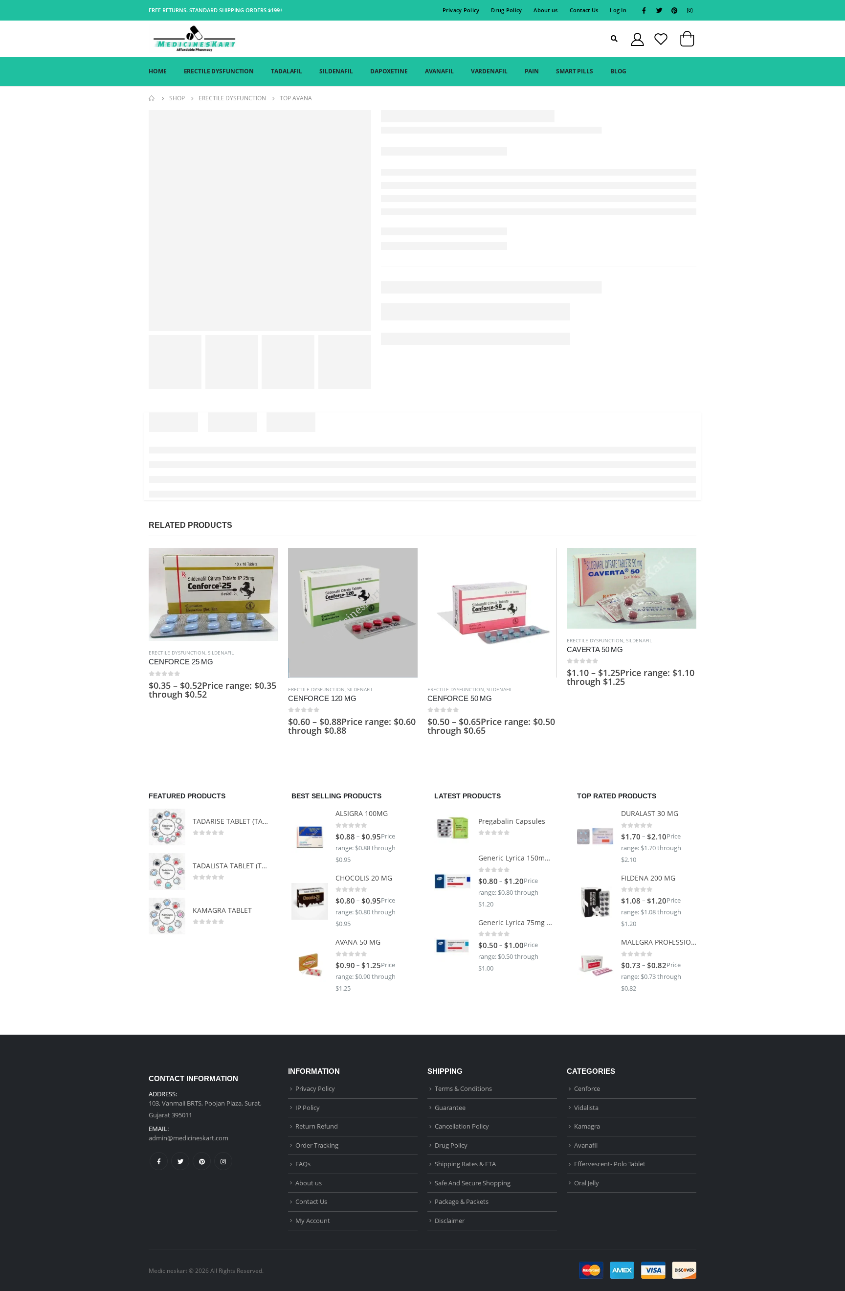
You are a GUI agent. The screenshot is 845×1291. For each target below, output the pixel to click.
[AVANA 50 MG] (309, 966)
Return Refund (316, 1126)
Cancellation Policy (462, 1126)
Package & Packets (462, 1201)
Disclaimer (450, 1220)
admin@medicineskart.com (188, 1137)
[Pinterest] (674, 10)
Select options (262, 564)
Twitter (180, 1161)
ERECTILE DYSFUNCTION (219, 71)
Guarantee (450, 1107)
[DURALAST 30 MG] (595, 836)
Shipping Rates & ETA (465, 1163)
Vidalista (586, 1107)
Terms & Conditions (463, 1088)
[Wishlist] (660, 38)
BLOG (618, 71)
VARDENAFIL (489, 71)
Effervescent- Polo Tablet (609, 1163)
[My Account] (637, 38)
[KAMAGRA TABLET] (167, 916)
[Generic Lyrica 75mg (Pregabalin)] (452, 946)
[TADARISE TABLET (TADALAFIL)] (167, 827)
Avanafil (586, 1145)
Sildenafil (221, 652)
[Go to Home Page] (152, 98)
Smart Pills (574, 71)
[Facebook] (644, 10)
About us (545, 10)
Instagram (223, 1161)
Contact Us (584, 10)
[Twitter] (659, 10)
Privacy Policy (461, 10)
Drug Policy (506, 10)
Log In (618, 10)
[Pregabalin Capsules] (452, 827)
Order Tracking (316, 1145)
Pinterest (202, 1161)
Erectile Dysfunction (177, 652)
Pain (532, 71)
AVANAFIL (439, 71)
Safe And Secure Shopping (473, 1182)
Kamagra (587, 1126)
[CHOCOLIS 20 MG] (309, 901)
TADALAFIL (286, 71)
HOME (158, 71)
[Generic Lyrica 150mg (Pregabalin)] (452, 881)
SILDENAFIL (336, 71)
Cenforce (587, 1088)
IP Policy (307, 1107)
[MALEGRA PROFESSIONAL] (595, 966)
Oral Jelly (586, 1182)
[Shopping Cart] (687, 40)
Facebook (159, 1161)
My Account (312, 1220)
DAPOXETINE (389, 71)
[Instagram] (689, 10)
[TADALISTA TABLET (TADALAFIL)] (167, 871)
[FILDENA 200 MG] (595, 901)
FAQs (303, 1163)
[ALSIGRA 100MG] (309, 836)
